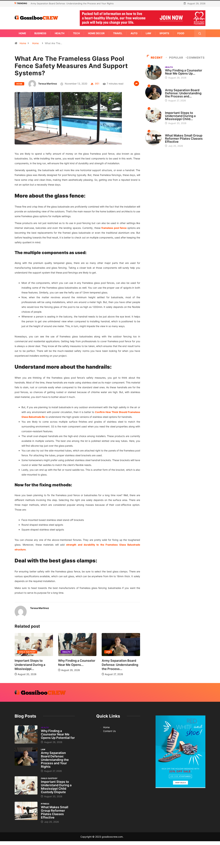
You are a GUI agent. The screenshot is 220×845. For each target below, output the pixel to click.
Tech (76, 33)
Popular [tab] (176, 57)
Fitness (169, 132)
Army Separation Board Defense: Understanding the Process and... (183, 93)
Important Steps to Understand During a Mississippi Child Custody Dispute (56, 787)
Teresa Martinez (47, 83)
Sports (164, 33)
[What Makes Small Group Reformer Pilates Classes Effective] (26, 811)
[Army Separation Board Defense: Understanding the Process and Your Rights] (26, 756)
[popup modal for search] (199, 33)
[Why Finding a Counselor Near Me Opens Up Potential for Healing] (26, 734)
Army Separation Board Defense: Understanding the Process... (120, 665)
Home (22, 33)
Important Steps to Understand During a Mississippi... (30, 665)
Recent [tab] (157, 57)
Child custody (27, 652)
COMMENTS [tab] (196, 57)
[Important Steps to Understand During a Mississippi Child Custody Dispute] (26, 785)
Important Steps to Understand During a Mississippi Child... (180, 116)
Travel (117, 33)
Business (40, 33)
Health (59, 33)
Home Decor (96, 33)
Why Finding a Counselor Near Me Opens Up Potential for (58, 734)
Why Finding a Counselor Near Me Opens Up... (183, 72)
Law (148, 33)
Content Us (109, 731)
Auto (134, 33)
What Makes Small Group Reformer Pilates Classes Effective (184, 138)
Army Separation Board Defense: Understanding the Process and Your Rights (72, 3)
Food (180, 33)
